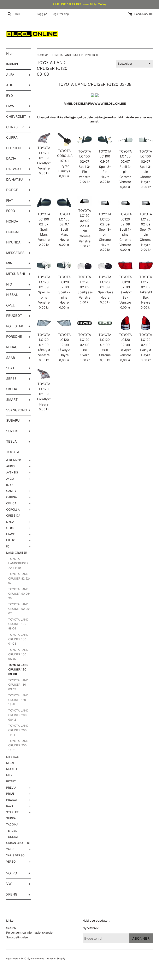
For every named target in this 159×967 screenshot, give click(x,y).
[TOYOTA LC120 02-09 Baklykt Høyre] (146, 323)
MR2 (9, 775)
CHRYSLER (18, 127)
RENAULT (18, 347)
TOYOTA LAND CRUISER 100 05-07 (18, 654)
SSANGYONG (18, 410)
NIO (18, 284)
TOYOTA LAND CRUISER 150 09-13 (18, 685)
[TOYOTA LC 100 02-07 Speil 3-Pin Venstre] (84, 140)
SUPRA (11, 818)
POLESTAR (18, 326)
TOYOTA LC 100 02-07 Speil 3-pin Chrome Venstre (125, 166)
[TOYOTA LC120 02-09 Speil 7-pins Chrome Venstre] (125, 203)
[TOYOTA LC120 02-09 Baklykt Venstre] (125, 323)
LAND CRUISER (18, 552)
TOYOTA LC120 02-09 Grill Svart (84, 345)
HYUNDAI (18, 242)
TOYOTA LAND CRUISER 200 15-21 (18, 745)
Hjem (10, 53)
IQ (18, 546)
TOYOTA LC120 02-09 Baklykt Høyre (145, 345)
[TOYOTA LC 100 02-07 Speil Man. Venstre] (44, 203)
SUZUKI (18, 431)
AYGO (18, 478)
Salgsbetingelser (17, 937)
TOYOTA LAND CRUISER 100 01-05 (18, 639)
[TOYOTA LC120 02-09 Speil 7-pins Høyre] (64, 265)
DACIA (18, 158)
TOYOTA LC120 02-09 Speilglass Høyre (105, 287)
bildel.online (37, 958)
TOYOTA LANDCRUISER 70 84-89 (18, 563)
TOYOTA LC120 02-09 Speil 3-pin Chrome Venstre (84, 226)
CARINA (18, 497)
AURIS (18, 466)
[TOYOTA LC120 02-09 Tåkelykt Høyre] (64, 323)
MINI (18, 263)
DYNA (18, 521)
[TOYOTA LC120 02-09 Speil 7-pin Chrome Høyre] (146, 203)
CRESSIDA (13, 515)
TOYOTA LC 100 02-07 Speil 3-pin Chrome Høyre (145, 166)
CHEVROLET (18, 116)
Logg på (42, 14)
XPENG (18, 894)
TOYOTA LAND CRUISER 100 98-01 (18, 624)
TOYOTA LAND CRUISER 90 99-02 (19, 609)
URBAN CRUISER (18, 843)
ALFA (18, 75)
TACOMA (12, 824)
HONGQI (12, 232)
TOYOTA (18, 452)
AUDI (18, 85)
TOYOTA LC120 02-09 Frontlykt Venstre (44, 158)
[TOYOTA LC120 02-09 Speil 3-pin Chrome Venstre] (84, 201)
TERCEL (11, 830)
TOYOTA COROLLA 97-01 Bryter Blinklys (64, 161)
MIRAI (10, 763)
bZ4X (9, 485)
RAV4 (18, 806)
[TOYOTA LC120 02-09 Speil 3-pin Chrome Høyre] (105, 203)
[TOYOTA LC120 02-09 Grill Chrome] (105, 323)
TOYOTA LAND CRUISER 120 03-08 (18, 669)
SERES (18, 378)
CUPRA (12, 137)
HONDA (18, 221)
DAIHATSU (18, 179)
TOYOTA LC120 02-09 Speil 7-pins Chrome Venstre (125, 229)
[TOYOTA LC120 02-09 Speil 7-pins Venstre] (44, 265)
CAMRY (18, 491)
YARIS (18, 849)
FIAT (18, 200)
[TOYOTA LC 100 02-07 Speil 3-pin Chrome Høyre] (146, 140)
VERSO (18, 861)
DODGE (18, 190)
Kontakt (12, 64)
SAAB (18, 358)
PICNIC (11, 781)
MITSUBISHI (18, 274)
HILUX (18, 540)
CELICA (18, 503)
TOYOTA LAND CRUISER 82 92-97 (19, 578)
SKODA (18, 389)
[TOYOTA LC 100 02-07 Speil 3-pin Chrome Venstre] (125, 140)
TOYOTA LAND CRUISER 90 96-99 (19, 593)
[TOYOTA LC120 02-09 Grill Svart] (84, 323)
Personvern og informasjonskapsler (30, 932)
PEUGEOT (18, 315)
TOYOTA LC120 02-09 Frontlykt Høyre (44, 394)
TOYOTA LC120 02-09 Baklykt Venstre (125, 345)
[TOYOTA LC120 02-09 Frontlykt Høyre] (44, 374)
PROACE (18, 799)
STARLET (18, 812)
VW (18, 884)
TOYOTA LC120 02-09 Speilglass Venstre (85, 287)
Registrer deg (60, 14)
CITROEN (18, 148)
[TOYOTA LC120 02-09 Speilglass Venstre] (84, 265)
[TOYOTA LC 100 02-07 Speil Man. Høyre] (64, 203)
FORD (18, 211)
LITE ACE (12, 756)
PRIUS (18, 793)
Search (11, 928)
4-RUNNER (18, 460)
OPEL (18, 305)
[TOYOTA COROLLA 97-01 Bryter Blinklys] (64, 139)
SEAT (18, 368)
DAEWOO (18, 169)
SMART (18, 399)
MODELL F (13, 769)
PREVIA (18, 787)
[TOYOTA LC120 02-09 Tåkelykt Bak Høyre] (146, 265)
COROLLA (18, 509)
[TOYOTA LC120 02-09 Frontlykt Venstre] (44, 138)
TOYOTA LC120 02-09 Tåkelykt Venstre (43, 345)
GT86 (18, 528)
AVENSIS (18, 472)
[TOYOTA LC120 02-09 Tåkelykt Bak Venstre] (125, 265)
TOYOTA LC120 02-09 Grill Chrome (105, 345)
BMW (18, 106)
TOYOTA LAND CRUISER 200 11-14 (18, 730)
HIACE (18, 534)
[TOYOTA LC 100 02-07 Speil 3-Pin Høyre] (105, 140)
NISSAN (18, 295)
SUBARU (18, 420)
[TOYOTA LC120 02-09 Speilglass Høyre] (105, 265)
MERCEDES (18, 253)
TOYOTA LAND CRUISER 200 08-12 (18, 715)
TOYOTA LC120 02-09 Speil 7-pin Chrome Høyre (145, 229)
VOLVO (18, 873)
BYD (9, 95)
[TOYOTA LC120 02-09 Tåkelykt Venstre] (44, 323)
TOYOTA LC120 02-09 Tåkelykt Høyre (64, 345)
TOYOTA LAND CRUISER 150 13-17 (18, 700)
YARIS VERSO (15, 855)
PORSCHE (18, 336)
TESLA (18, 441)
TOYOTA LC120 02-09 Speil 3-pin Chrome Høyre (105, 229)
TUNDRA (12, 837)
